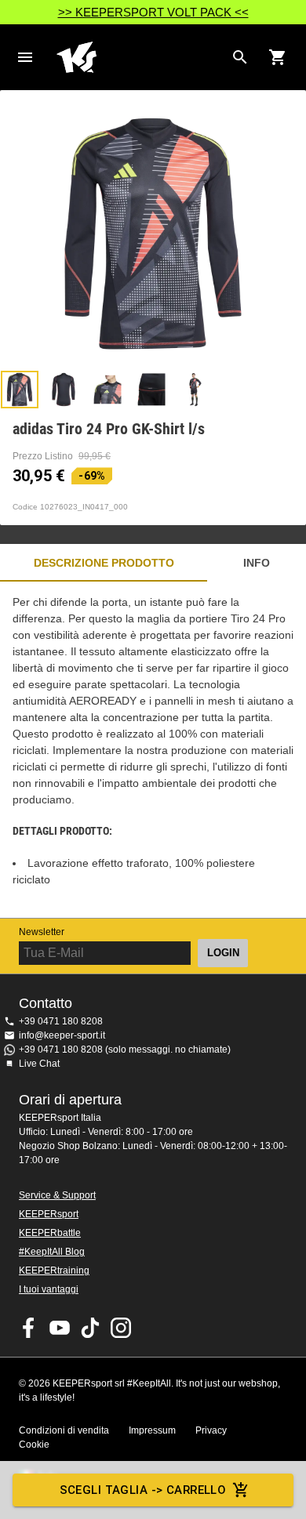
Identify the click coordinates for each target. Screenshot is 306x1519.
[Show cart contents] (277, 57)
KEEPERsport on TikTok (90, 1328)
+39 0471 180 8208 (61, 1021)
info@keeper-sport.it (62, 1035)
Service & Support (57, 1195)
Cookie (34, 1444)
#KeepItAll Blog (52, 1251)
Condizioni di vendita (64, 1430)
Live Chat (39, 1063)
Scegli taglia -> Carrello (143, 1490)
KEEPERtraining (54, 1270)
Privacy (211, 1430)
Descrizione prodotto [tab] (104, 562)
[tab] (19, 389)
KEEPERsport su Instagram (121, 1328)
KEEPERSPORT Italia (140, 57)
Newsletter (41, 931)
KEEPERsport (48, 1214)
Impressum (152, 1430)
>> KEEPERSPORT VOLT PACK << (153, 12)
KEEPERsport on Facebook (29, 1328)
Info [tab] (256, 562)
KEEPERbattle (50, 1232)
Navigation (25, 57)
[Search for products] (240, 57)
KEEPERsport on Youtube (59, 1328)
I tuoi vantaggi (48, 1289)
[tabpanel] (153, 750)
